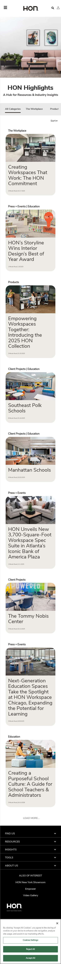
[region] (30, 941)
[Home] (30, 8)
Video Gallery (30, 895)
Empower (30, 889)
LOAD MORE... (31, 818)
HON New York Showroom (30, 882)
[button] (58, 8)
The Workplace (34, 109)
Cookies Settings (30, 940)
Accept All (30, 958)
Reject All (30, 949)
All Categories (13, 109)
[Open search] (52, 8)
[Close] (57, 923)
